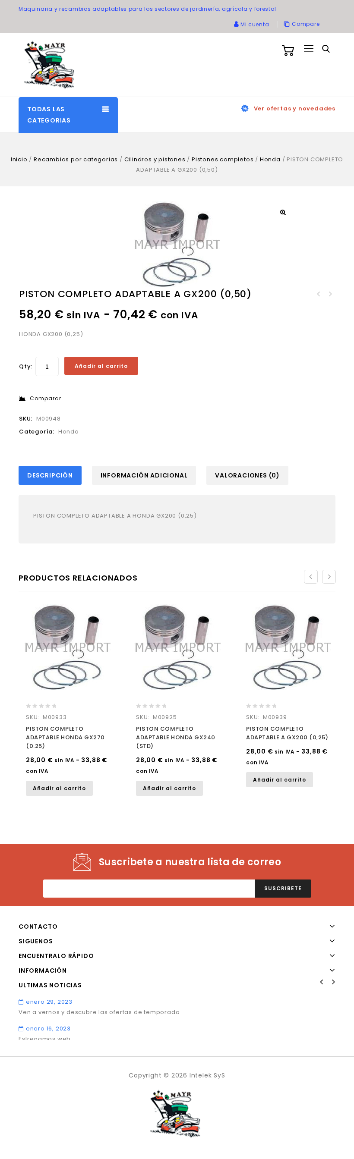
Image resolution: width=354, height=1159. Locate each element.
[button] (283, 212)
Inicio (19, 159)
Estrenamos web (45, 1039)
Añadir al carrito (101, 366)
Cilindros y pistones (155, 159)
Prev (321, 982)
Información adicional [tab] (144, 475)
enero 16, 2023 (48, 1028)
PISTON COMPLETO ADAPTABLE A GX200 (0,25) (330, 294)
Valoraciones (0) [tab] (247, 475)
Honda (270, 159)
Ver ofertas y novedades (294, 108)
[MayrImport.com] (51, 65)
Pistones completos (222, 159)
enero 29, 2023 (49, 1002)
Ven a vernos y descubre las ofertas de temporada (99, 1012)
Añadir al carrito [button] (59, 788)
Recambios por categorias (76, 159)
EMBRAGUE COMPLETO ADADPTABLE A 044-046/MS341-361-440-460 (318, 294)
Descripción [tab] (50, 475)
